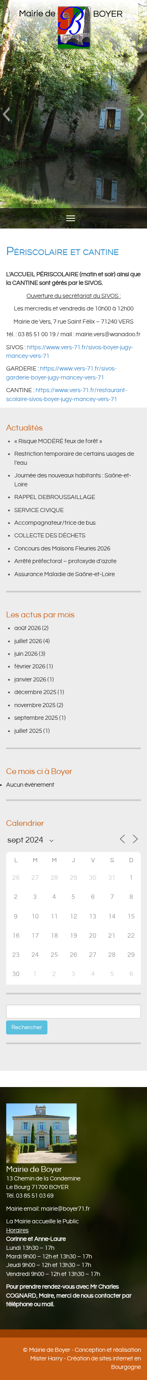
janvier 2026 (30, 680)
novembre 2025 (35, 705)
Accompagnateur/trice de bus (55, 523)
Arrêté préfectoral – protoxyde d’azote (65, 561)
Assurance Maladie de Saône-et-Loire (64, 574)
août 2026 (27, 628)
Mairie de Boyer (49, 1350)
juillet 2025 (28, 731)
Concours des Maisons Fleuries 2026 (62, 549)
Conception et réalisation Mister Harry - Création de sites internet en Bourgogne (85, 1359)
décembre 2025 (35, 692)
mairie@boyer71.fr (65, 1209)
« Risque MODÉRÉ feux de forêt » (58, 441)
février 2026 (29, 666)
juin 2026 (26, 654)
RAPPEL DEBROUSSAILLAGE (54, 497)
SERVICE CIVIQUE (39, 510)
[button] (6, 114)
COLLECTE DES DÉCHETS (49, 535)
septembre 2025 (36, 718)
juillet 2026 (28, 641)
